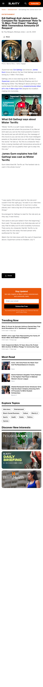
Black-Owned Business (11, 413)
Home (4, 9)
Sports (5, 417)
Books (21, 417)
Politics (30, 417)
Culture (25, 413)
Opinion (5, 421)
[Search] (25, 3)
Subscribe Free (21, 306)
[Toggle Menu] (3, 3)
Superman (5, 81)
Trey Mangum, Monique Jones (14, 32)
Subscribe (34, 3)
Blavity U (35, 413)
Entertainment (12, 9)
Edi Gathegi (17, 70)
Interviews (6, 409)
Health (13, 417)
